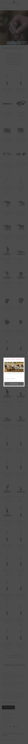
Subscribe (14, 383)
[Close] (22, 359)
